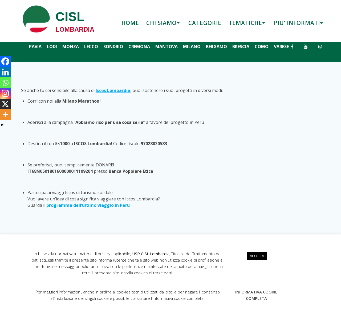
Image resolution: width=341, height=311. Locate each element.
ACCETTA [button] (257, 255)
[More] (5, 114)
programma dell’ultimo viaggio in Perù (88, 205)
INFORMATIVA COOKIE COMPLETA (256, 295)
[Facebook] (5, 61)
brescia (240, 46)
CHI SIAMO (161, 23)
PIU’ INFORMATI (297, 23)
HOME (130, 23)
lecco (91, 46)
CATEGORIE (204, 23)
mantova (166, 46)
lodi (52, 46)
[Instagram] (5, 93)
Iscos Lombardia (113, 90)
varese (281, 46)
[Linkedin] (5, 72)
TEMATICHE (245, 23)
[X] (5, 104)
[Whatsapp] (5, 82)
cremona (139, 46)
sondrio (113, 46)
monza (70, 46)
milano (192, 46)
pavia (35, 46)
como (262, 46)
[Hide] (2, 125)
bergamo (216, 46)
